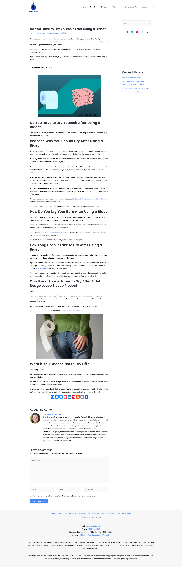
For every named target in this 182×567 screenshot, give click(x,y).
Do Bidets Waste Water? (131, 78)
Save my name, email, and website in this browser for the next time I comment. (64, 496)
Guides (32, 33)
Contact (60, 513)
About (53, 513)
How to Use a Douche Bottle (133, 85)
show (50, 68)
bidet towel (40, 268)
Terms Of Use (114, 513)
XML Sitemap (126, 513)
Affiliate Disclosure (72, 513)
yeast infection (98, 199)
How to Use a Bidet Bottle (132, 92)
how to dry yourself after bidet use (54, 232)
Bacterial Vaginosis (82, 199)
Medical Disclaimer (88, 513)
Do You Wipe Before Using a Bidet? (135, 88)
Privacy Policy (102, 513)
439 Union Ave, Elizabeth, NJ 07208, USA (95, 535)
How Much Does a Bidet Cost (133, 81)
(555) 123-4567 (94, 529)
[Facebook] (53, 397)
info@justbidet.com (93, 526)
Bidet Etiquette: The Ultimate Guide (74, 311)
